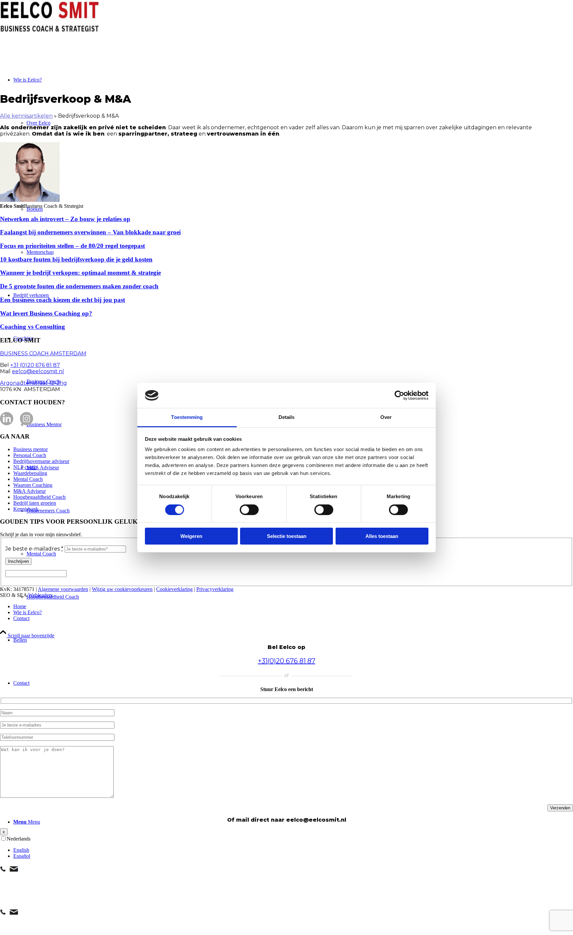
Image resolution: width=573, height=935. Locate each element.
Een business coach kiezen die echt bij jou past (62, 299)
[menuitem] (293, 640)
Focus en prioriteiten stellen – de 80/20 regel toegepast (72, 245)
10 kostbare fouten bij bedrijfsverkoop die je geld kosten (76, 259)
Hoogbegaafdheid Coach (39, 497)
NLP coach (25, 467)
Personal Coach (29, 455)
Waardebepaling (30, 473)
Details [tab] (287, 417)
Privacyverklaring (214, 589)
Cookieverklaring (174, 589)
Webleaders (40, 595)
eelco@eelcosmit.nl (38, 371)
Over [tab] (386, 417)
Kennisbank (25, 509)
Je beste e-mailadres (34, 549)
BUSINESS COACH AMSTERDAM (43, 353)
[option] (293, 850)
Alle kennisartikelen (26, 116)
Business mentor (30, 449)
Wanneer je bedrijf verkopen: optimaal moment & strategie (80, 272)
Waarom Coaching (32, 485)
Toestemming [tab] (187, 417)
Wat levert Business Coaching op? (46, 313)
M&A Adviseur (29, 491)
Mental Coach (28, 479)
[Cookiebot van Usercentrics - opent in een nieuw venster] (399, 395)
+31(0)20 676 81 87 (286, 661)
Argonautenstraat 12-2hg (33, 383)
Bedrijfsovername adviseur (41, 461)
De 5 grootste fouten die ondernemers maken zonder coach (79, 286)
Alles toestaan (381, 536)
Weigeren (191, 536)
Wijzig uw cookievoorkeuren (122, 589)
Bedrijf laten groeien (34, 503)
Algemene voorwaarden (63, 589)
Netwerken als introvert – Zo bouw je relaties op (65, 218)
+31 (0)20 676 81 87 (35, 365)
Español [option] (21, 856)
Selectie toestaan (286, 536)
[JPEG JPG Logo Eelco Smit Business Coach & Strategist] (49, 31)
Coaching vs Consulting (32, 326)
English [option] (21, 850)
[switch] (249, 509)
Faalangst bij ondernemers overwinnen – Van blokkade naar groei (90, 232)
